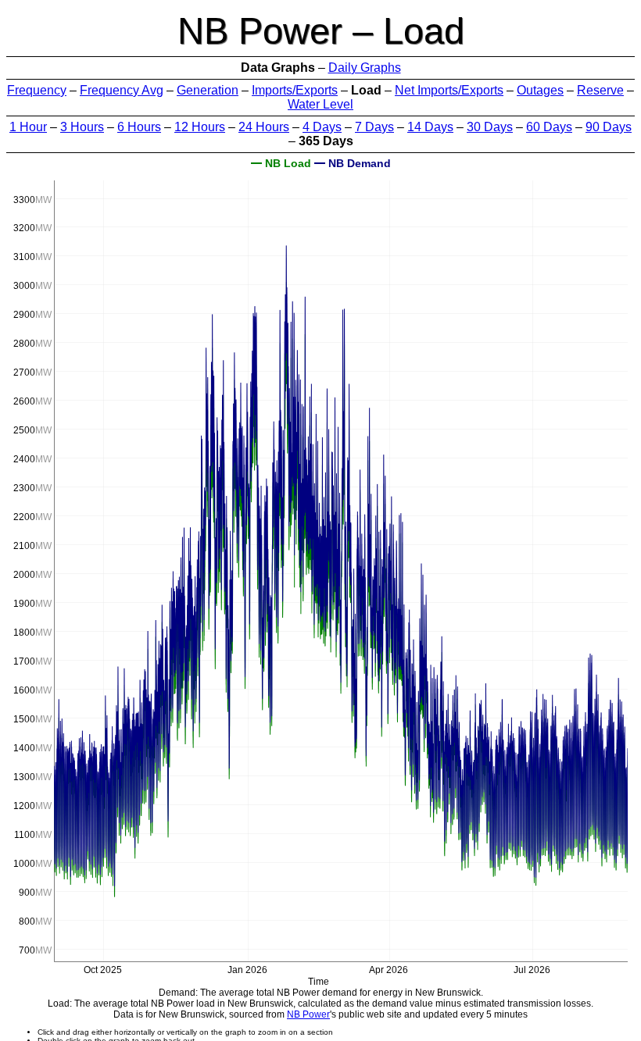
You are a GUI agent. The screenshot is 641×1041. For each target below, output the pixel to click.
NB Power (308, 1014)
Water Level (320, 104)
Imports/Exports (295, 90)
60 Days (549, 127)
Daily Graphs (364, 67)
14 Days (430, 127)
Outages (540, 90)
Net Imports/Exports (449, 90)
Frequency (36, 90)
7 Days (374, 127)
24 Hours (263, 127)
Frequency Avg (121, 90)
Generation (207, 90)
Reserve (600, 90)
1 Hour (28, 127)
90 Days (608, 127)
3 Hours (82, 127)
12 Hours (199, 127)
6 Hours (139, 127)
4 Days (322, 127)
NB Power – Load (320, 31)
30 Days (490, 127)
